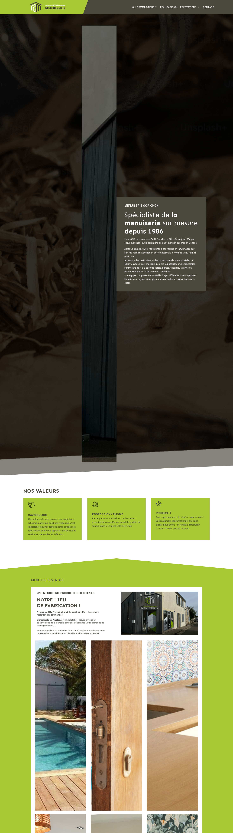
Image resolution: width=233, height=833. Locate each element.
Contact (208, 7)
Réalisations (168, 7)
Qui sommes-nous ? (144, 7)
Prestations (188, 7)
